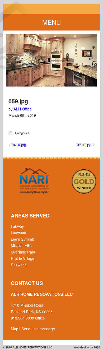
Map (14, 328)
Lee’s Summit (22, 239)
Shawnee (19, 264)
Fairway (17, 226)
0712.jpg (84, 144)
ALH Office (22, 108)
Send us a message (38, 328)
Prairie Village (22, 258)
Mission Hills (21, 245)
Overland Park (23, 252)
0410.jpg (19, 144)
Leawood (18, 232)
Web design (81, 347)
